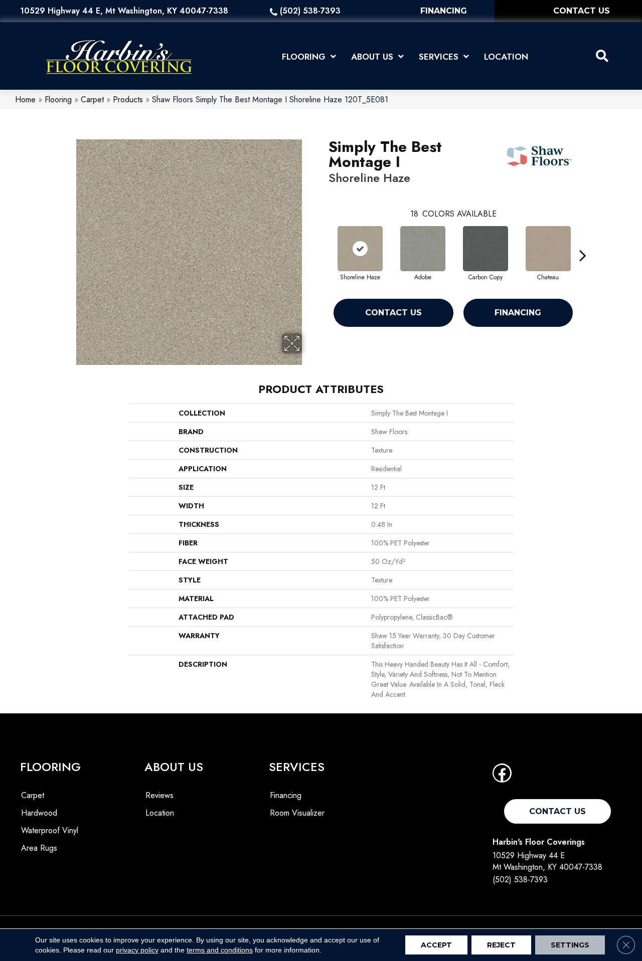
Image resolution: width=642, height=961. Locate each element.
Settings (570, 944)
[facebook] (502, 776)
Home (25, 99)
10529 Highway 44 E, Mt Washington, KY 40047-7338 (124, 11)
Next (582, 240)
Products (128, 99)
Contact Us (393, 312)
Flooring (58, 99)
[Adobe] (423, 249)
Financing (518, 312)
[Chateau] (548, 249)
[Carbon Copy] (485, 249)
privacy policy (137, 950)
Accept (436, 944)
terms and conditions (220, 950)
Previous (323, 240)
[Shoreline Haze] (360, 249)
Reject (501, 944)
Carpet (92, 99)
